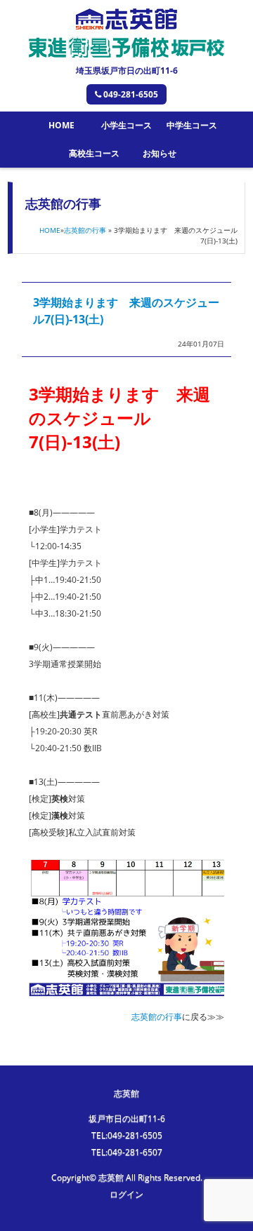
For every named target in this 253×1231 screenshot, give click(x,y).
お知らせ (159, 153)
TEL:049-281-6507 (126, 1152)
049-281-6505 (130, 94)
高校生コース (94, 153)
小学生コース (126, 125)
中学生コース (192, 125)
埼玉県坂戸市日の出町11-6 (127, 70)
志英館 (126, 1093)
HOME (61, 125)
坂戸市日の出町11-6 (127, 1118)
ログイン (126, 1194)
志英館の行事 (85, 230)
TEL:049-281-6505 (126, 1135)
